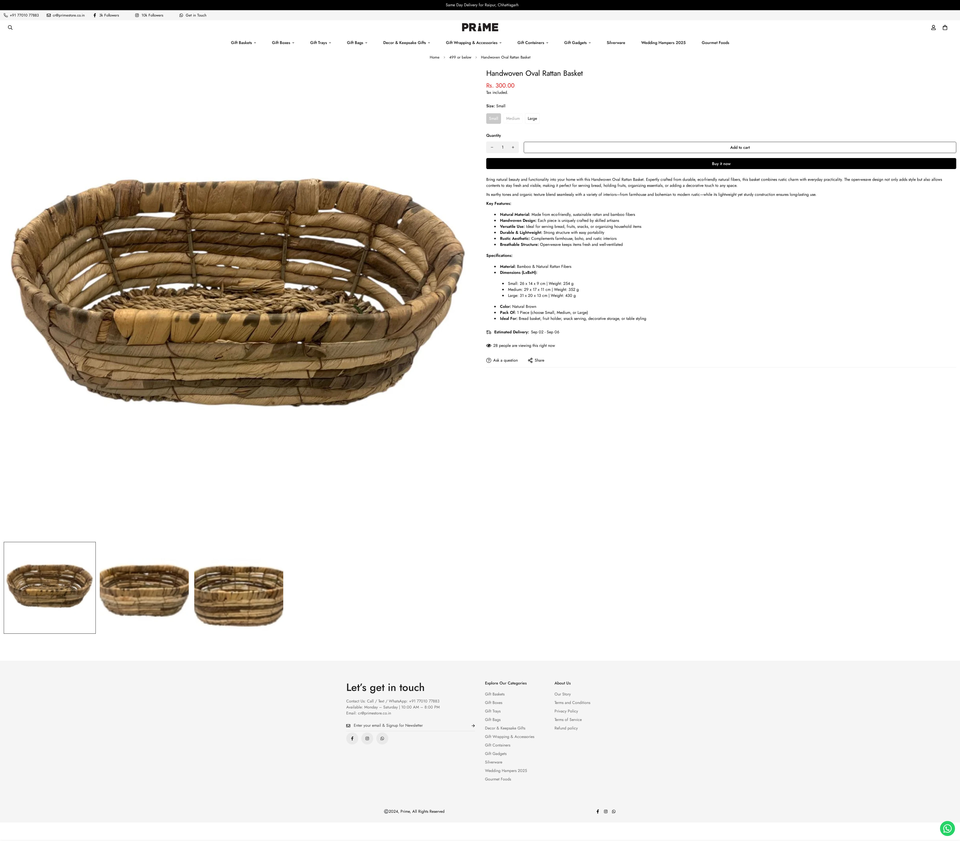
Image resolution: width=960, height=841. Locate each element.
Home (435, 57)
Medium (513, 118)
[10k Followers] (367, 738)
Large (532, 118)
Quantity (493, 135)
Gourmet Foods (715, 43)
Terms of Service (568, 719)
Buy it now (721, 164)
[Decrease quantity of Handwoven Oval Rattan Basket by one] (492, 147)
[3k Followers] (352, 738)
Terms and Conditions (572, 702)
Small (493, 118)
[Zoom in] (463, 78)
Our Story (562, 694)
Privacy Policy (566, 711)
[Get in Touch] (382, 738)
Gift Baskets (241, 43)
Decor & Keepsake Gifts (404, 43)
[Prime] (480, 28)
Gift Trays (318, 43)
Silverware (616, 43)
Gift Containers (531, 43)
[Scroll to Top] (950, 813)
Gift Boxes (281, 43)
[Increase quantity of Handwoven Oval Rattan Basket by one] (513, 147)
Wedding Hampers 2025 (663, 43)
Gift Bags (355, 43)
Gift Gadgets (575, 43)
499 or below (460, 57)
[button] (945, 27)
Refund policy (566, 728)
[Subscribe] (469, 725)
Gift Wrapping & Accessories (472, 43)
